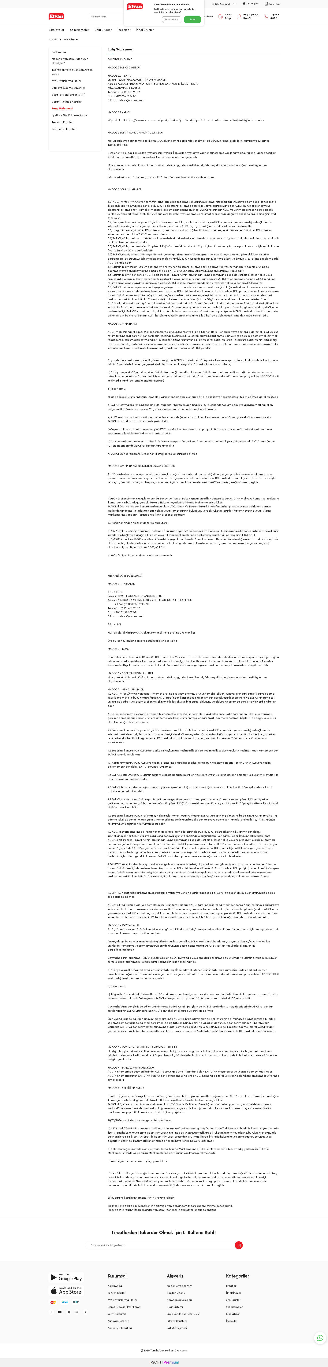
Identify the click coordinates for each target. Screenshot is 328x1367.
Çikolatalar (56, 29)
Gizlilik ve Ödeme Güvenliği (68, 88)
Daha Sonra (171, 19)
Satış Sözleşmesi (62, 108)
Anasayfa (52, 39)
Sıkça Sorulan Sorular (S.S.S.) (68, 95)
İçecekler (124, 29)
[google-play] (75, 1277)
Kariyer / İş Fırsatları (120, 1328)
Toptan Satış (274, 3)
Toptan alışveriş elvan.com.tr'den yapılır (72, 72)
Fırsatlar (231, 1286)
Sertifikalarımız (117, 1314)
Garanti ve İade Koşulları (67, 102)
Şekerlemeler (79, 29)
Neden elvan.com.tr (179, 1286)
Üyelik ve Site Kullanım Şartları (70, 115)
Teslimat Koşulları (62, 122)
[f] (52, 1312)
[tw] (86, 1312)
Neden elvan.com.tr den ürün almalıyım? (70, 61)
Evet (192, 19)
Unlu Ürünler (103, 29)
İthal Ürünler (145, 29)
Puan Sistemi (175, 1307)
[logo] (56, 16)
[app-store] (75, 1290)
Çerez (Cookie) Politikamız (124, 1307)
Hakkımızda (59, 52)
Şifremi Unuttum (177, 1321)
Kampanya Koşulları (64, 129)
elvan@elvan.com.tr (131, 100)
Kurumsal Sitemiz (118, 1321)
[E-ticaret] (164, 1363)
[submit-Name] (239, 1245)
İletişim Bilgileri (117, 1293)
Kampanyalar (253, 3)
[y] (61, 1312)
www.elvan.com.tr (193, 1185)
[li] (78, 1312)
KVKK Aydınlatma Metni (66, 81)
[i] (69, 1312)
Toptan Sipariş (176, 1293)
